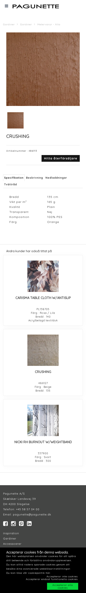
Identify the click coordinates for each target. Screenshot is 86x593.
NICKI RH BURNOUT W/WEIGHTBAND (43, 442)
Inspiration (11, 533)
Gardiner (9, 24)
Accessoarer (12, 543)
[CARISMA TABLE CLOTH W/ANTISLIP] (43, 276)
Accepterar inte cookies (62, 576)
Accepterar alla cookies (62, 586)
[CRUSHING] (43, 350)
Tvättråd (10, 184)
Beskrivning (34, 177)
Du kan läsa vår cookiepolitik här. (28, 572)
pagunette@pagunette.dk (32, 514)
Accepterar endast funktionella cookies (52, 579)
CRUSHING (43, 372)
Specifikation (14, 177)
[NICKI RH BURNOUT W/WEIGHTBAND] (43, 420)
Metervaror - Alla (48, 24)
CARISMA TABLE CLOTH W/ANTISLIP (43, 298)
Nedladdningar (56, 177)
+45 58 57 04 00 (27, 509)
